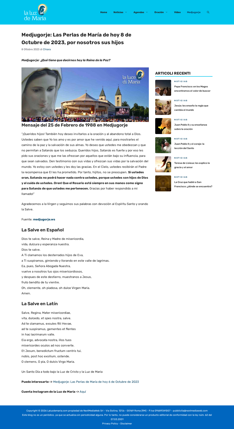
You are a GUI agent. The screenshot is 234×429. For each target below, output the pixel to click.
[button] (208, 12)
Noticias (118, 12)
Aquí (83, 391)
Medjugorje (194, 12)
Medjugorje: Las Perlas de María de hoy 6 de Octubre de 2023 (96, 382)
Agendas (139, 12)
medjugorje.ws (44, 219)
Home (103, 12)
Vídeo (177, 12)
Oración (159, 12)
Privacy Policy (110, 423)
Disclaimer (126, 423)
